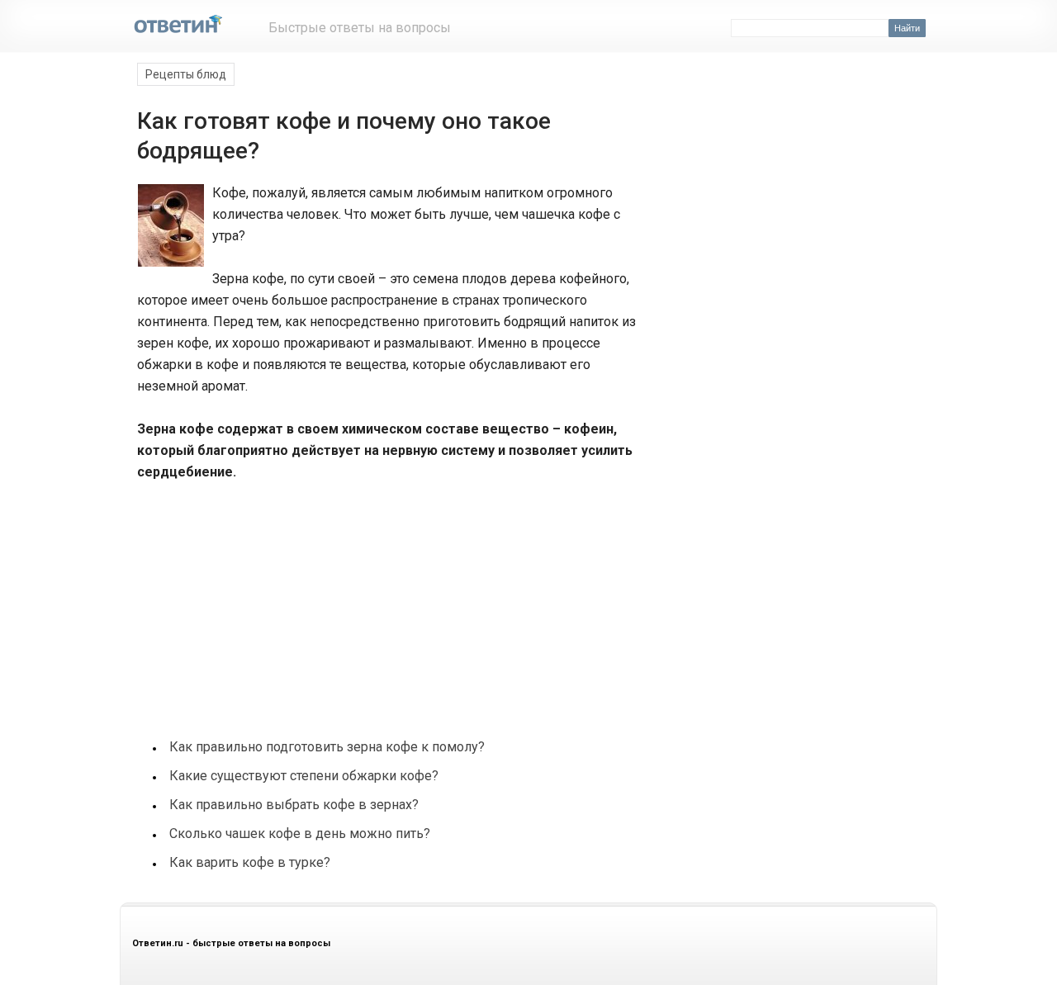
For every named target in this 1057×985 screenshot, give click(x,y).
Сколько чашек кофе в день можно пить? (299, 833)
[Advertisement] (259, 601)
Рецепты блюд (185, 74)
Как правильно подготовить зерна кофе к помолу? (327, 747)
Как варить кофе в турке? (249, 862)
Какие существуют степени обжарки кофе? (303, 776)
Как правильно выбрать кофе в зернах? (294, 804)
